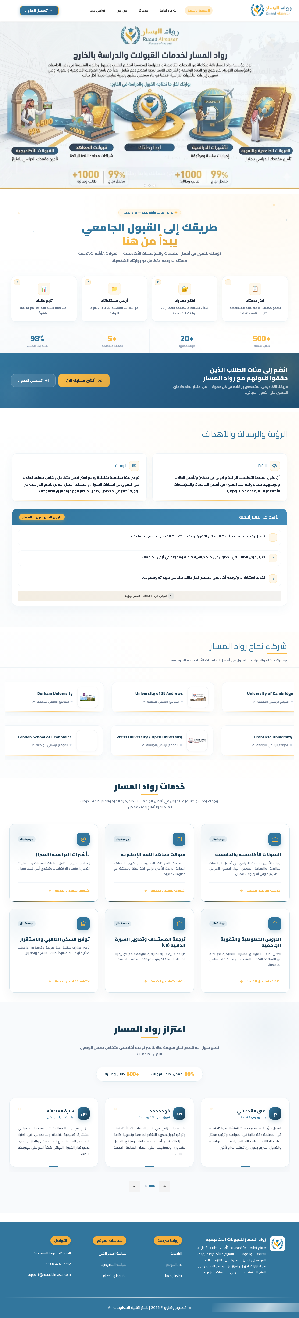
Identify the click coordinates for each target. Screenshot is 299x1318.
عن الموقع (174, 1264)
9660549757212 (58, 1264)
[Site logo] (271, 11)
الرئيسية (176, 1253)
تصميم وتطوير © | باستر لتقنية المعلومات (150, 1307)
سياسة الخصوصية (113, 1264)
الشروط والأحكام (114, 1276)
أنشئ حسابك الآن (81, 380)
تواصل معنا (173, 1276)
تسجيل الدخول (36, 10)
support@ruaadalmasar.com (49, 1275)
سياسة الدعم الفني (112, 1253)
